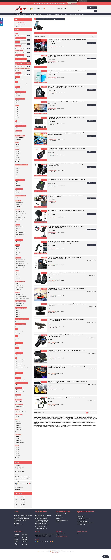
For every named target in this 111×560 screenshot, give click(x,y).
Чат (106, 556)
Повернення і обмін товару (60, 14)
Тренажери (17, 523)
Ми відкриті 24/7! (72, 3)
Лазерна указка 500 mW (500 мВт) (42, 521)
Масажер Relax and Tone (41, 523)
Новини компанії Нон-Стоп (62, 513)
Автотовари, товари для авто (31, 16)
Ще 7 (17, 431)
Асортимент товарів (20, 22)
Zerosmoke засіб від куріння (41, 528)
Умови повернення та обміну (62, 520)
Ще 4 (17, 236)
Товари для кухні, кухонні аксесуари (22, 518)
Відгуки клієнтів (19, 26)
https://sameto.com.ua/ (20, 471)
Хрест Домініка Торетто (40, 526)
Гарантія (49, 14)
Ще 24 (17, 161)
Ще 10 (17, 117)
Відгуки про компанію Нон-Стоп (84, 518)
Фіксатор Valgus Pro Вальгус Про (42, 525)
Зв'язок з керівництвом (82, 521)
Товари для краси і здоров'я (20, 520)
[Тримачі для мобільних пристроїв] (38, 25)
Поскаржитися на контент (58, 551)
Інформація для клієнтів (21, 24)
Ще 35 (17, 457)
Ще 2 (17, 221)
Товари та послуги (20, 16)
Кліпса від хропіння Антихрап (41, 518)
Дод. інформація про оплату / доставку (85, 522)
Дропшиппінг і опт (81, 519)
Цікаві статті (59, 515)
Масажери (17, 521)
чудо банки (38, 513)
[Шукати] (95, 11)
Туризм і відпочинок (19, 525)
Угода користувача (81, 524)
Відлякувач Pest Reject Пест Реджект (43, 515)
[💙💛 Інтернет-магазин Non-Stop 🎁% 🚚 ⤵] (20, 12)
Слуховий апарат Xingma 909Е (42, 520)
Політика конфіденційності (69, 551)
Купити (91, 58)
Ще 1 (17, 176)
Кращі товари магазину (21, 14)
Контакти (58, 521)
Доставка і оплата (81, 516)
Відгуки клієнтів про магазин (77, 14)
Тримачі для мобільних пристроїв (49, 19)
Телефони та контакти (82, 514)
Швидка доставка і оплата (36, 14)
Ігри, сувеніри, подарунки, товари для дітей (23, 515)
